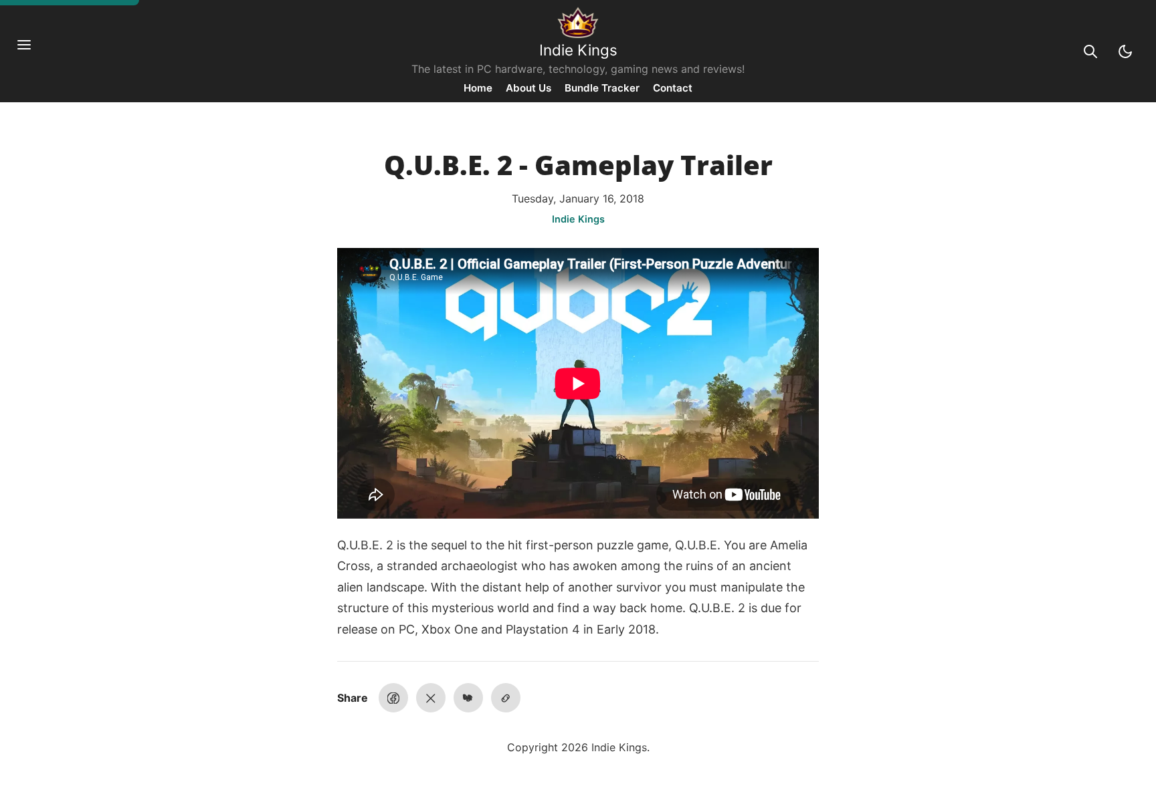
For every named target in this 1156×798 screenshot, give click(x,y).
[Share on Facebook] (393, 697)
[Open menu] (30, 51)
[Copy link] (505, 697)
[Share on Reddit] (468, 697)
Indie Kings (578, 50)
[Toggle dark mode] (1125, 51)
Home (478, 88)
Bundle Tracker (602, 88)
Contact (672, 88)
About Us (528, 88)
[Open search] (1090, 51)
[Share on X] (431, 697)
